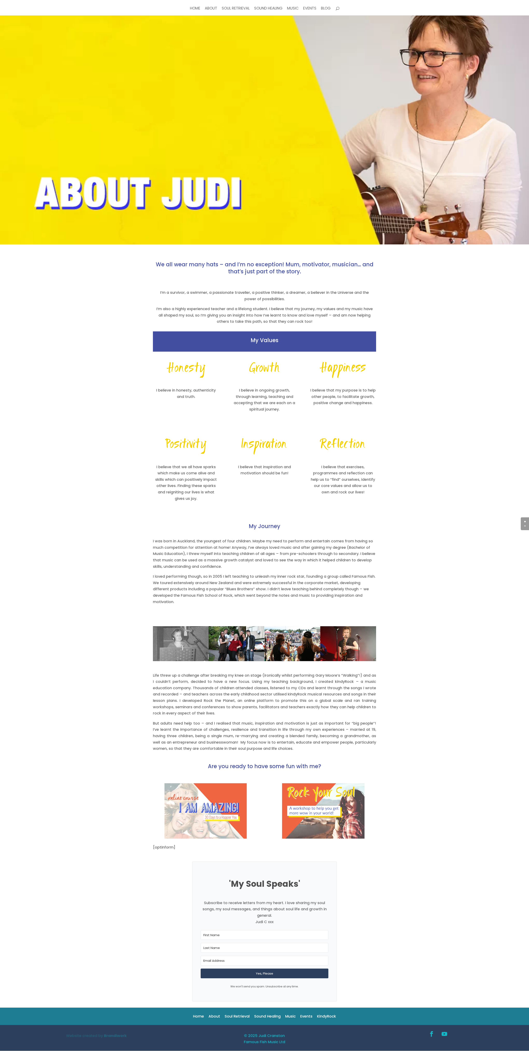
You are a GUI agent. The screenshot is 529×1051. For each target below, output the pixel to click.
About (211, 9)
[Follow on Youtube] (444, 1034)
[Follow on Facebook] (431, 1034)
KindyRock (326, 1017)
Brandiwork (115, 1035)
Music (293, 9)
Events (309, 9)
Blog (326, 9)
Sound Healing (268, 9)
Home (195, 9)
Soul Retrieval (236, 9)
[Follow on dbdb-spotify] (457, 1034)
